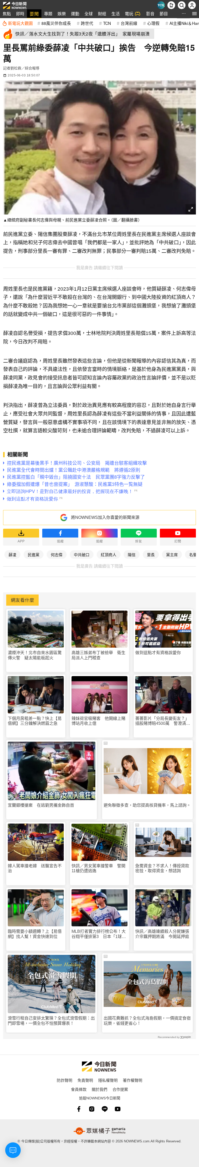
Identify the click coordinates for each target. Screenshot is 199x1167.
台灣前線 (129, 23)
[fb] (79, 1109)
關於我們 (99, 1089)
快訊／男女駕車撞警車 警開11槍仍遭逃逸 (98, 868)
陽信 (132, 554)
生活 (115, 14)
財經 (102, 14)
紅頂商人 (108, 554)
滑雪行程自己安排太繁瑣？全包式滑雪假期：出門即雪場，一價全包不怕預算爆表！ (51, 1020)
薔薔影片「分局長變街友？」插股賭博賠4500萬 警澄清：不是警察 (162, 721)
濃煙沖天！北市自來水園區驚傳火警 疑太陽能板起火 (35, 655)
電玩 (129, 14)
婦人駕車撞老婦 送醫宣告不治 (35, 868)
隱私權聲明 (108, 1080)
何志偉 (56, 554)
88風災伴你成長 (56, 23)
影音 (150, 14)
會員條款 (79, 1089)
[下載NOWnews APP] (171, 5)
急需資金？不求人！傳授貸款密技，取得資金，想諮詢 (162, 868)
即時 (20, 14)
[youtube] (117, 1109)
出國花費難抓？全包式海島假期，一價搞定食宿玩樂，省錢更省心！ (147, 1020)
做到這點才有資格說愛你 (158, 652)
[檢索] (182, 5)
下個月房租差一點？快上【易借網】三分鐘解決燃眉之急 (35, 721)
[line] (105, 1109)
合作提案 (120, 1089)
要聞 (34, 13)
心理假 (153, 23)
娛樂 (62, 14)
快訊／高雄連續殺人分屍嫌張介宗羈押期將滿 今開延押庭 (162, 934)
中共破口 (81, 554)
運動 (75, 14)
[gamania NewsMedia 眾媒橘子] (99, 1131)
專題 (48, 14)
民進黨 (33, 554)
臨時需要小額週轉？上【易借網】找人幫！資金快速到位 (35, 934)
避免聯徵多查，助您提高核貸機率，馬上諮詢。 (147, 805)
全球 (88, 14)
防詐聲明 (64, 1080)
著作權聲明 (132, 1080)
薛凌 (12, 554)
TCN (107, 23)
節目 (164, 14)
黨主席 (172, 554)
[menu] (194, 13)
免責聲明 (85, 1080)
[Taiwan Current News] (161, 5)
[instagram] (92, 1109)
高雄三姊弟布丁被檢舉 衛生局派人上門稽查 (98, 655)
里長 (151, 554)
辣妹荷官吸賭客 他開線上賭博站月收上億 (98, 721)
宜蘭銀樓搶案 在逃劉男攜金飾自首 (41, 805)
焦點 (7, 14)
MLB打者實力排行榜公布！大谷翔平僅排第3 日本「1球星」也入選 (99, 934)
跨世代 (87, 23)
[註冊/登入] (192, 5)
